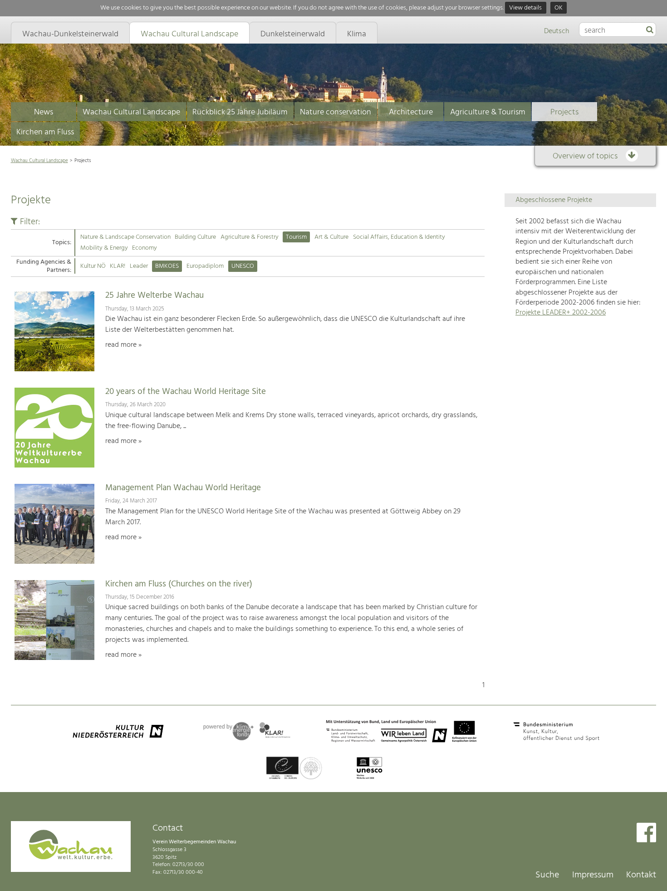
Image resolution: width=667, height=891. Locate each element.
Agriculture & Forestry (250, 237)
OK (558, 8)
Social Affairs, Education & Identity (399, 237)
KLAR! (117, 266)
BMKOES (167, 266)
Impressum (592, 875)
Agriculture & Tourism (487, 112)
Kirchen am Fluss (45, 132)
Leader (139, 266)
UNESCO (242, 266)
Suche (547, 875)
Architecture (411, 112)
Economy (144, 248)
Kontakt (641, 875)
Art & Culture (331, 237)
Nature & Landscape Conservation (125, 237)
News (43, 112)
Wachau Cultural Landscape (131, 112)
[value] (649, 30)
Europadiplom (205, 266)
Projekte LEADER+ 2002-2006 (560, 313)
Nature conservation (335, 112)
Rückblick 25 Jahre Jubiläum (240, 112)
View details (525, 8)
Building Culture (195, 237)
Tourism (296, 237)
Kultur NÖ (93, 266)
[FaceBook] (646, 833)
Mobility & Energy (104, 248)
